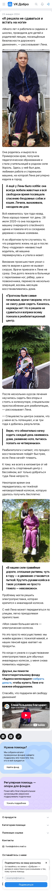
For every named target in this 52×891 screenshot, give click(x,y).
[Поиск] (37, 4)
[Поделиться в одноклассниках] (11, 737)
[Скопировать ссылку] (19, 737)
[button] (26, 817)
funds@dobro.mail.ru (16, 846)
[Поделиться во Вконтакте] (3, 737)
